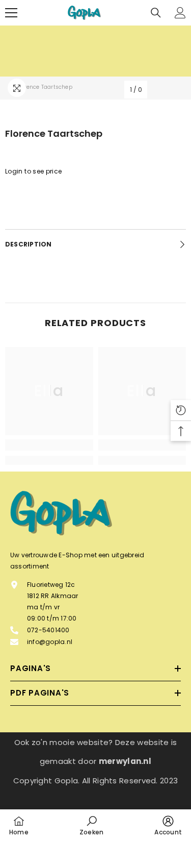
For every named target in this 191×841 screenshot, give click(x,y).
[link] (49, 445)
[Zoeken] (156, 13)
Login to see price (33, 171)
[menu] (11, 13)
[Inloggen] (180, 12)
